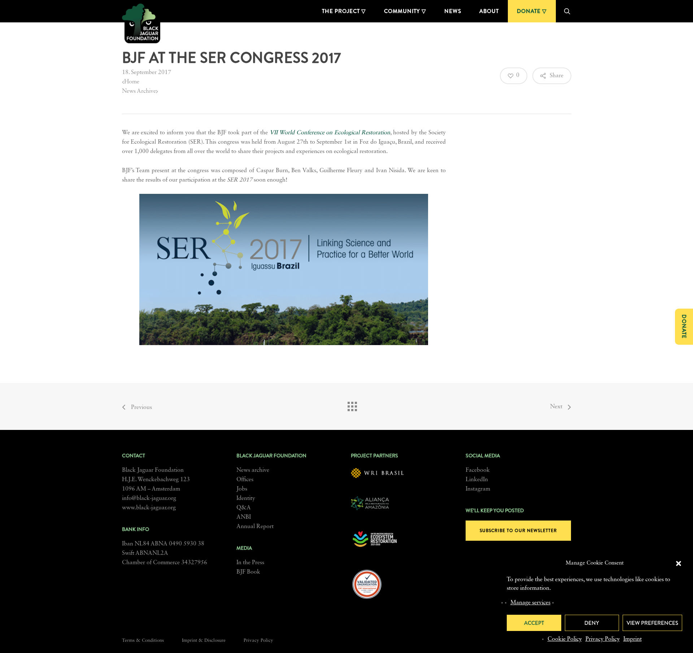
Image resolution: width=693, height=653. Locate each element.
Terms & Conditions (143, 640)
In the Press (250, 563)
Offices (244, 480)
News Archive (139, 91)
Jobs (241, 489)
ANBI (243, 517)
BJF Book (248, 572)
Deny (591, 623)
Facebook (478, 470)
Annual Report (255, 527)
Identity (245, 498)
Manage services (530, 603)
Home (131, 82)
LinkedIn (477, 480)
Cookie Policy (565, 639)
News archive (252, 470)
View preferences (652, 623)
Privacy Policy (602, 639)
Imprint (632, 639)
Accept (534, 623)
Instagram (478, 489)
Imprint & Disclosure (204, 640)
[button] (678, 563)
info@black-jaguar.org (149, 498)
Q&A (243, 508)
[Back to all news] (352, 404)
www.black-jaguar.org (149, 508)
